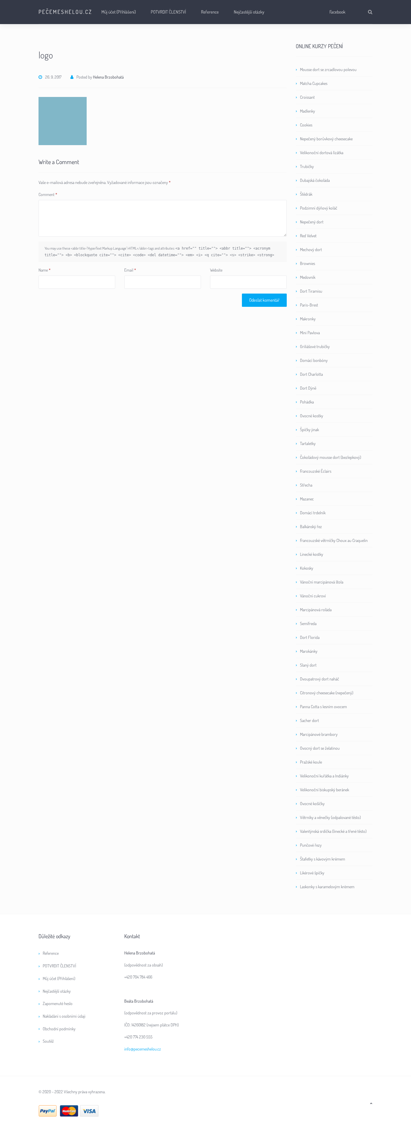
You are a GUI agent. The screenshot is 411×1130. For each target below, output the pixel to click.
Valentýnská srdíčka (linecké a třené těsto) (333, 831)
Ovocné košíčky (312, 803)
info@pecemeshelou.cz (142, 1048)
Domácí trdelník (313, 512)
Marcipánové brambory (319, 734)
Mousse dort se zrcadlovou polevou (328, 69)
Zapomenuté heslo (58, 1003)
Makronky (308, 318)
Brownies (307, 263)
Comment (48, 194)
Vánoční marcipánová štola (321, 581)
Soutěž (48, 1041)
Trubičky (307, 166)
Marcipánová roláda (316, 609)
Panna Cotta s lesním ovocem (323, 706)
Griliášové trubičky (315, 346)
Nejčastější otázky (249, 12)
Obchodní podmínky (59, 1028)
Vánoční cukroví (313, 595)
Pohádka (307, 401)
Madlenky (307, 111)
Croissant (307, 97)
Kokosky (306, 568)
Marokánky (308, 651)
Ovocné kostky (311, 415)
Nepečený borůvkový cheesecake (326, 138)
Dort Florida (310, 637)
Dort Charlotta (311, 374)
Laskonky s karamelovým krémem (327, 886)
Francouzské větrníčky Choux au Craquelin (334, 540)
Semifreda (308, 623)
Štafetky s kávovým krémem (322, 858)
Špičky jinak (309, 429)
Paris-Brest (309, 304)
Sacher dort (309, 720)
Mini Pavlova (310, 332)
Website (216, 269)
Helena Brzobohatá (108, 76)
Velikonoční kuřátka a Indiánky (324, 775)
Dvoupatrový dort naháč (319, 678)
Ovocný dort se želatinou (320, 748)
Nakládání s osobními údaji (64, 1016)
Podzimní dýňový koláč (318, 207)
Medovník (307, 277)
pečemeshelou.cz (65, 11)
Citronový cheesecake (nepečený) (326, 692)
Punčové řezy (311, 845)
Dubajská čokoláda (315, 180)
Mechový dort (311, 249)
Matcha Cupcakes (313, 83)
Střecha (306, 484)
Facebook (337, 12)
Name (45, 269)
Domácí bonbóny (314, 360)
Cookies (306, 124)
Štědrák (306, 194)
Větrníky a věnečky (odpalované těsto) (330, 817)
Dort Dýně (308, 388)
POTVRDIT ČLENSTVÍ (168, 12)
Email (130, 269)
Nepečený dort (311, 221)
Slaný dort (308, 665)
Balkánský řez (311, 526)
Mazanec (307, 498)
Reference (210, 12)
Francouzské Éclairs (315, 471)
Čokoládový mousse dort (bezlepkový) (330, 457)
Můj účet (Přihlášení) (118, 12)
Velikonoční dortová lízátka (321, 152)
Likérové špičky (312, 872)
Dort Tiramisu (311, 291)
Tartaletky (308, 443)
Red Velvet (308, 235)
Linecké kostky (311, 554)
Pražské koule (311, 761)
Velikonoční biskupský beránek (324, 789)
